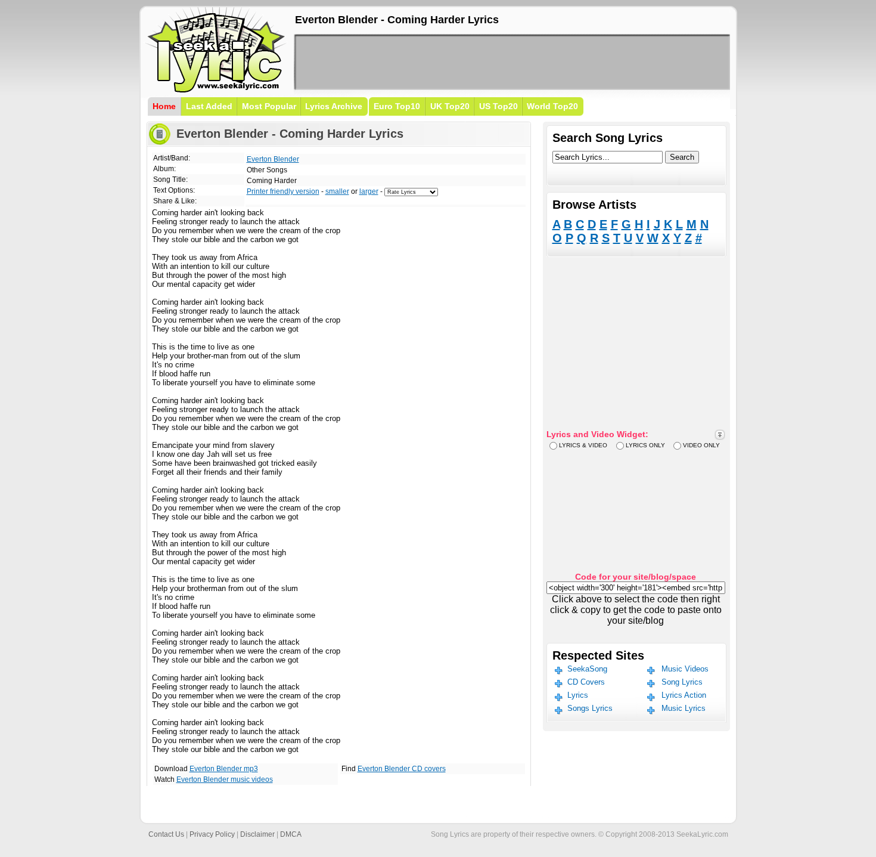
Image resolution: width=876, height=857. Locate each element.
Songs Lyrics (590, 708)
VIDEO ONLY (701, 445)
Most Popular (269, 106)
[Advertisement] (512, 62)
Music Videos (685, 668)
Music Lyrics (683, 708)
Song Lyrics (682, 681)
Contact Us (166, 834)
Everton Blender (273, 159)
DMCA (291, 834)
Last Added (209, 106)
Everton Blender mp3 (224, 769)
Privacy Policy (212, 834)
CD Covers (586, 681)
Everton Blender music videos (224, 779)
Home (164, 106)
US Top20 (498, 106)
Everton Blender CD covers (402, 769)
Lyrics (577, 695)
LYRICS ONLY (645, 445)
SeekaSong (587, 668)
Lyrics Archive (333, 106)
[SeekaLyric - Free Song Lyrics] (216, 90)
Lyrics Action (683, 695)
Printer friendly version (283, 191)
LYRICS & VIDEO (583, 445)
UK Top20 (450, 106)
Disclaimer (257, 834)
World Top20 (552, 106)
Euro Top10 (397, 106)
